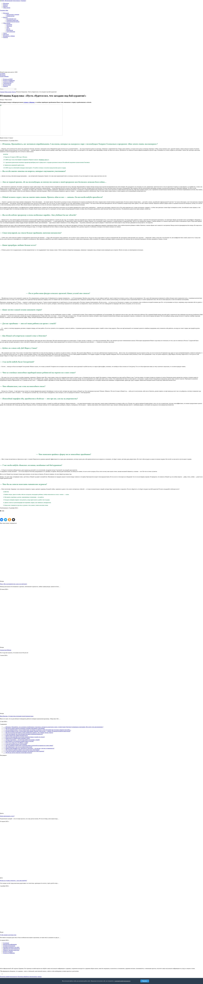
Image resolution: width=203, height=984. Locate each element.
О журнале (6, 943)
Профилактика (10, 16)
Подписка (2, 75)
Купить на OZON (8, 951)
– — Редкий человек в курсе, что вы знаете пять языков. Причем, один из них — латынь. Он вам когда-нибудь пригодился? (36, 731)
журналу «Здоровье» (29, 102)
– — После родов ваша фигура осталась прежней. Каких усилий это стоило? (24, 737)
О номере (2, 73)
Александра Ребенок (5, 650)
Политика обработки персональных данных (30, 976)
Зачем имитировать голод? (7, 816)
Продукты (6, 34)
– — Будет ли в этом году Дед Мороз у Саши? (15, 742)
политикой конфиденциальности (122, 981)
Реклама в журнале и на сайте (11, 947)
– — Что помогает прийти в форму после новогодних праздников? (21, 749)
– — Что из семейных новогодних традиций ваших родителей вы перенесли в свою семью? (28, 745)
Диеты (5, 33)
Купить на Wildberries (9, 80)
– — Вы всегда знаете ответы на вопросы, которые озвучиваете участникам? (24, 728)
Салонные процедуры (12, 20)
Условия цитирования (9, 945)
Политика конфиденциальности (8, 976)
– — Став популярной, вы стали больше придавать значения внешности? (23, 734)
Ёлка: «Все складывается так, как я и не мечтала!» (13, 584)
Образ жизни (6, 7)
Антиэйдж (9, 24)
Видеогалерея (7, 84)
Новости (5, 4)
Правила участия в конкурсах (11, 950)
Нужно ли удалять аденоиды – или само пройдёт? (13, 880)
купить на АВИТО (8, 82)
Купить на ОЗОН (8, 79)
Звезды (8, 28)
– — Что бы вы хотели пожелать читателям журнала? (17, 752)
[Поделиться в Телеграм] (5, 519)
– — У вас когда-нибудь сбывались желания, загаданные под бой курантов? (23, 751)
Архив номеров (4, 76)
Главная (2, 92)
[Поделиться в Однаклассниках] (9, 519)
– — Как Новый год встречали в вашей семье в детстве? (18, 741)
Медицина (6, 3)
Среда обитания (10, 31)
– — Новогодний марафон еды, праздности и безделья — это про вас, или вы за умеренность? (28, 748)
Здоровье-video (4, 10)
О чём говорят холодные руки (8, 935)
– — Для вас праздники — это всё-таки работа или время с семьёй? (21, 739)
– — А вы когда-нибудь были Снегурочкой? (15, 744)
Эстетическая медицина (12, 21)
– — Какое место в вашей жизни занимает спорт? (16, 738)
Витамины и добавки (9, 36)
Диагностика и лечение (12, 14)
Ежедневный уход (11, 18)
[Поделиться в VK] (1, 519)
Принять (144, 981)
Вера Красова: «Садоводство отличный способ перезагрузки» (17, 716)
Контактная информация (10, 944)
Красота (5, 6)
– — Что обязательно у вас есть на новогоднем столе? (17, 747)
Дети (7, 27)
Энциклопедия (7, 83)
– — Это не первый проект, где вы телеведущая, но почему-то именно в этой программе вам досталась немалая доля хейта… (37, 729)
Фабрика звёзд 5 (43, 159)
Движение (9, 26)
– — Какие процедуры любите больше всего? (15, 735)
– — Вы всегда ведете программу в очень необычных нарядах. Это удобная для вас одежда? (28, 732)
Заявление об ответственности (11, 948)
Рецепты (5, 37)
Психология (9, 30)
